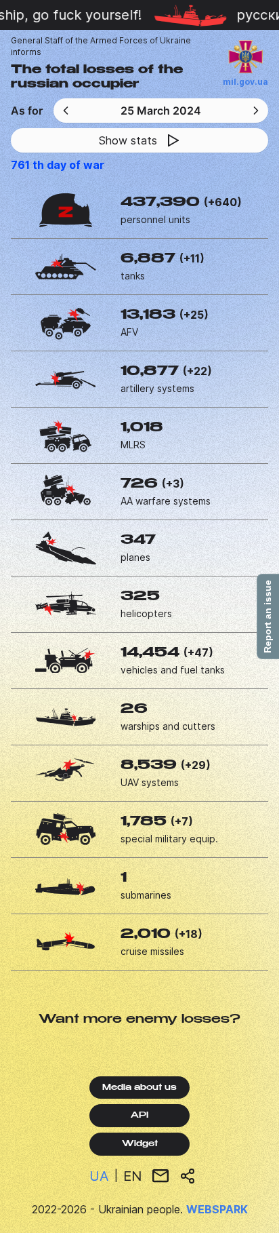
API (139, 1116)
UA (99, 1176)
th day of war (57, 165)
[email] (160, 1176)
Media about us (139, 1088)
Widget (140, 1144)
